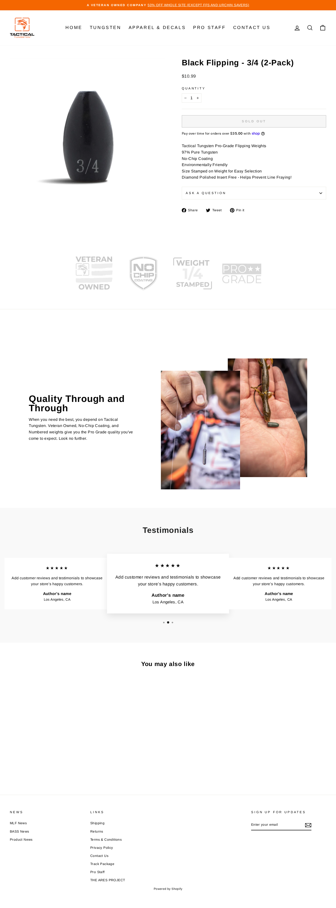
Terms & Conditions (106, 839)
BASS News (19, 831)
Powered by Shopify (168, 889)
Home (73, 27)
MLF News (18, 823)
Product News (21, 839)
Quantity (194, 88)
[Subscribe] (308, 825)
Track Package (102, 864)
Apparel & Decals (157, 27)
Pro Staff (209, 27)
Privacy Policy (101, 848)
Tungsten (105, 27)
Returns (96, 831)
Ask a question (206, 193)
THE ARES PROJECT (107, 880)
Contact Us (252, 27)
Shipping (97, 823)
